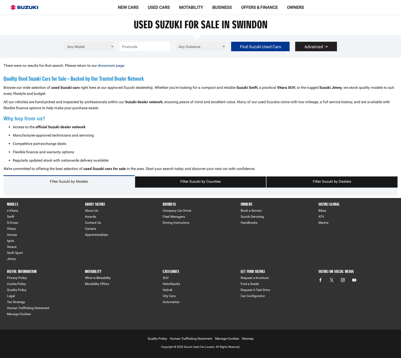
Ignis (10, 241)
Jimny (11, 259)
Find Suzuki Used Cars (260, 46)
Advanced (313, 46)
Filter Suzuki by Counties (200, 181)
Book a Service (251, 210)
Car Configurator (253, 296)
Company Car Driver (177, 210)
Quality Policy (16, 290)
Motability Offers (97, 284)
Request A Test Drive (255, 290)
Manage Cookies (19, 314)
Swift (10, 216)
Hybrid (167, 290)
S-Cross (12, 222)
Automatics (171, 302)
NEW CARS (128, 7)
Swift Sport (15, 253)
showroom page (111, 65)
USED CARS (159, 7)
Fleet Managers (174, 216)
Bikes (322, 210)
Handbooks (249, 222)
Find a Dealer (250, 284)
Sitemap (248, 338)
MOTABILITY (191, 7)
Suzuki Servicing (252, 216)
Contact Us (93, 222)
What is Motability (98, 278)
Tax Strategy (16, 302)
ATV (321, 216)
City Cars (169, 296)
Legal (11, 296)
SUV (166, 278)
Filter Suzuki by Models (69, 181)
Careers (90, 228)
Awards (90, 216)
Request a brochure (255, 278)
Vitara (11, 228)
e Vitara (12, 210)
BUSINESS (222, 7)
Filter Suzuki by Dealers (332, 181)
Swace (11, 247)
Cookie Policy (16, 284)
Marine (323, 222)
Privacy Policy (17, 278)
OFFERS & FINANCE (259, 7)
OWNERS (295, 7)
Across (12, 235)
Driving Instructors (176, 222)
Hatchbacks (171, 284)
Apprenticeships (96, 235)
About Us (91, 210)
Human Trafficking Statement (28, 308)
